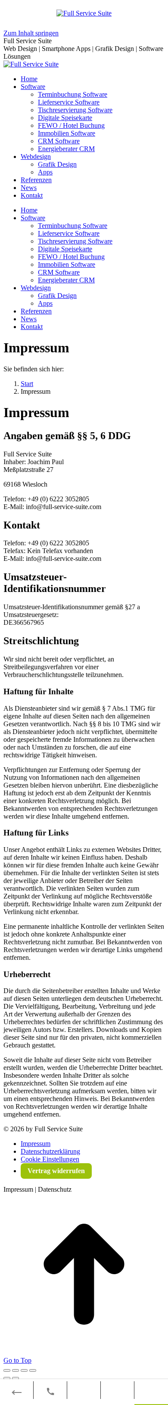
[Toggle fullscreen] (24, 1370)
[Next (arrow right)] (15, 1378)
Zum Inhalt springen (31, 33)
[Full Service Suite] (84, 12)
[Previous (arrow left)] (6, 1378)
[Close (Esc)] (6, 1370)
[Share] (15, 1370)
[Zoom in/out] (32, 1370)
